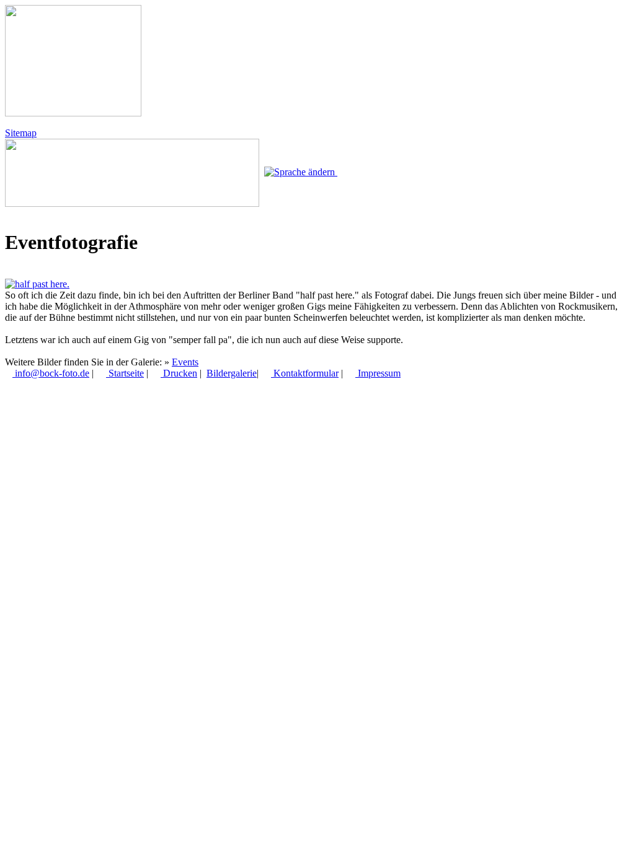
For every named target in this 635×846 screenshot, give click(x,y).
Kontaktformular (305, 373)
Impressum (378, 373)
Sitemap (21, 133)
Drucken (179, 373)
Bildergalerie (231, 373)
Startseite (125, 373)
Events (185, 362)
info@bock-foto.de (50, 373)
